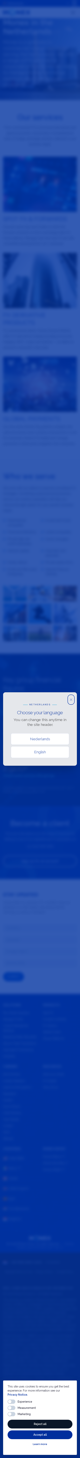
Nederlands (40, 739)
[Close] (71, 699)
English (40, 752)
